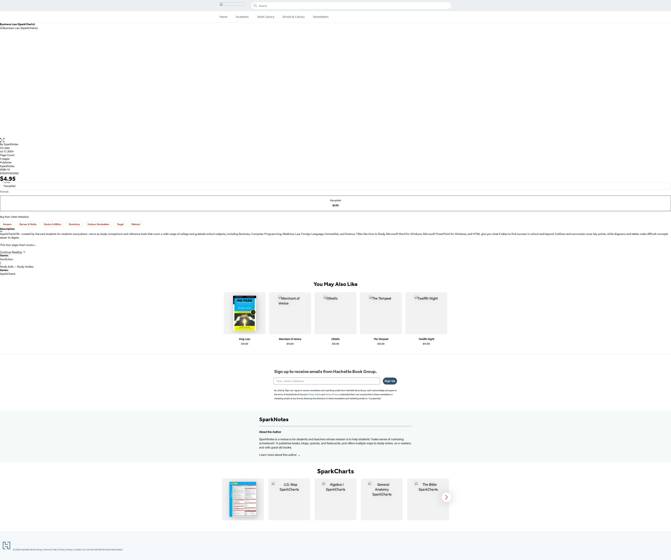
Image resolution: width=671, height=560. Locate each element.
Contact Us (79, 549)
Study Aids (6, 266)
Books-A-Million (52, 224)
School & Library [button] (294, 17)
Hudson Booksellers (98, 224)
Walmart (135, 224)
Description (7, 229)
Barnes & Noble (27, 224)
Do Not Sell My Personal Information (105, 549)
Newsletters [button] (321, 17)
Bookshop (74, 224)
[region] (335, 499)
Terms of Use (50, 549)
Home (223, 17)
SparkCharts (7, 274)
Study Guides (25, 266)
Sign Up (390, 381)
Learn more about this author (278, 455)
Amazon (7, 224)
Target (120, 224)
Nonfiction (6, 259)
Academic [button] (242, 17)
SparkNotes (11, 144)
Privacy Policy (65, 549)
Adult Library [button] (265, 17)
